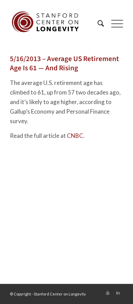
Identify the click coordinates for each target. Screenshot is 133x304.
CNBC (75, 135)
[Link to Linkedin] (118, 293)
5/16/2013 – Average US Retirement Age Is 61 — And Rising (64, 63)
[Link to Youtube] (108, 293)
